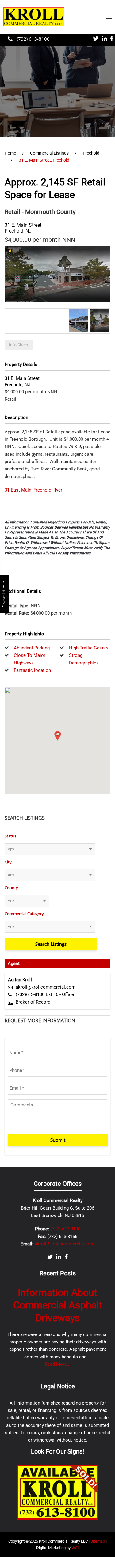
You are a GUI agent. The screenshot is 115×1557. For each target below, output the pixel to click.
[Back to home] (33, 17)
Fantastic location (32, 670)
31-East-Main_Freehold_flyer (33, 490)
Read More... (58, 1364)
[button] (109, 17)
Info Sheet (18, 344)
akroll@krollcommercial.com (45, 987)
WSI (75, 1547)
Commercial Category (24, 913)
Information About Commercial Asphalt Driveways (57, 1305)
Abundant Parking (32, 648)
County (11, 887)
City (8, 862)
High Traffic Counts (89, 648)
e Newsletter (4, 596)
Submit (57, 1140)
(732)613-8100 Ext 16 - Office (45, 994)
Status (10, 836)
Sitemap (97, 1541)
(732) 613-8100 (33, 39)
